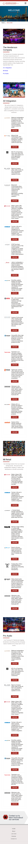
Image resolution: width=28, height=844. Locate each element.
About (13, 831)
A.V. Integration (7, 67)
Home (3, 22)
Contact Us (14, 838)
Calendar (13, 836)
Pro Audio (6, 73)
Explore (14, 130)
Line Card (13, 833)
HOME (13, 828)
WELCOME (9, 22)
